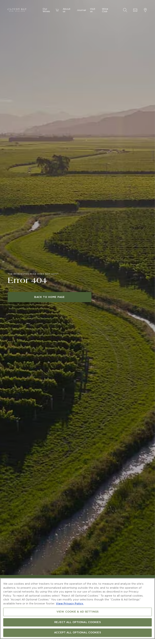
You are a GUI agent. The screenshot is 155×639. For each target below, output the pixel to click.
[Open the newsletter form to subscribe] (135, 10)
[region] (77, 608)
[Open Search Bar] (125, 10)
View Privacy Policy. (70, 603)
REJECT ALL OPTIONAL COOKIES (77, 622)
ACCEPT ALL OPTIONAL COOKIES (77, 632)
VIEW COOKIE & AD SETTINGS (77, 612)
